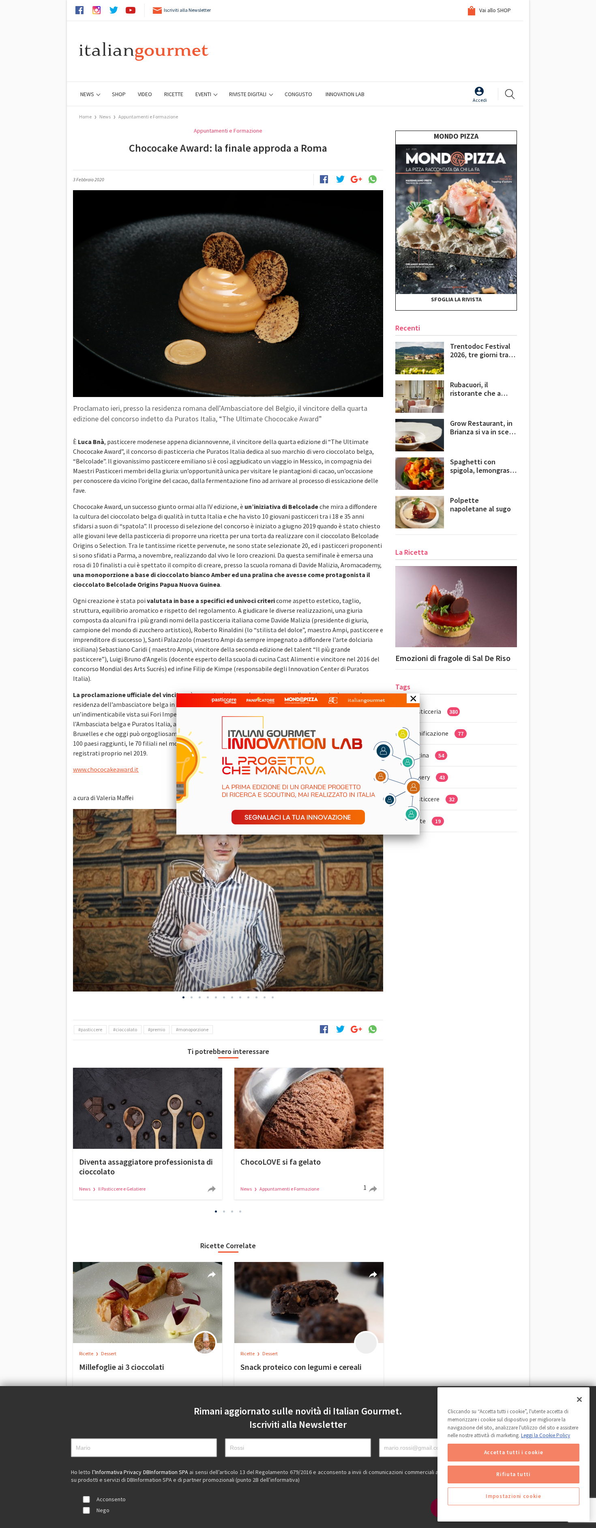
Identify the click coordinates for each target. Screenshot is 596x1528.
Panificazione (437, 733)
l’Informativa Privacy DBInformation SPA (141, 1472)
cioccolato (126, 1029)
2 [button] (192, 997)
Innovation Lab (345, 94)
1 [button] (184, 997)
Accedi (480, 100)
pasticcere (91, 1029)
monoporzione (193, 1029)
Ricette (86, 1353)
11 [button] (265, 997)
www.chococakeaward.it (106, 769)
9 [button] (248, 997)
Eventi (203, 94)
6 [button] (224, 997)
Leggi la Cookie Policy (545, 1435)
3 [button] (200, 997)
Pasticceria (434, 711)
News (87, 94)
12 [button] (273, 997)
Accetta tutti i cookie (513, 1452)
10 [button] (257, 997)
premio (157, 1029)
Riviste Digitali (248, 94)
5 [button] (216, 997)
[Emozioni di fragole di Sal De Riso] (456, 606)
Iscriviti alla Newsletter (187, 10)
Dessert (108, 1353)
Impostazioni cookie (513, 1496)
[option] (228, 900)
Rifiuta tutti (513, 1474)
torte (426, 821)
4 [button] (208, 997)
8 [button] (240, 997)
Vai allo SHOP (494, 10)
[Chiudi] (579, 1399)
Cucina (427, 755)
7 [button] (232, 997)
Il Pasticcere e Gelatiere (122, 1189)
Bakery (428, 777)
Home (85, 117)
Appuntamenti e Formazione (148, 117)
